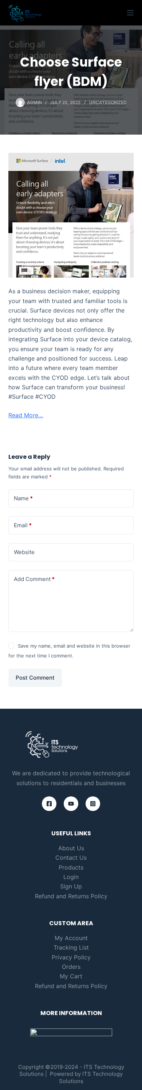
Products (71, 867)
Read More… (25, 415)
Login (71, 876)
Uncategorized (108, 102)
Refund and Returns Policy (71, 896)
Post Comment (35, 677)
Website (24, 552)
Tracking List (71, 947)
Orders (71, 966)
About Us (71, 848)
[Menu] (130, 12)
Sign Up (71, 886)
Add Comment (34, 579)
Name (23, 498)
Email (23, 525)
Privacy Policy (71, 957)
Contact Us (71, 857)
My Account (71, 938)
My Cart (71, 976)
